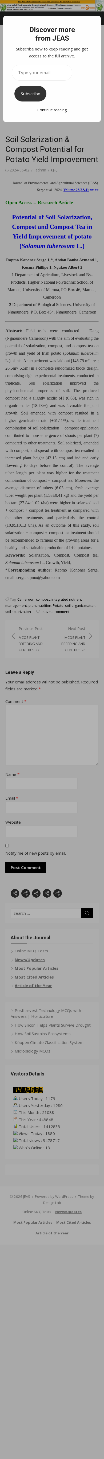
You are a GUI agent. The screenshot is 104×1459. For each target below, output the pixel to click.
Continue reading (52, 109)
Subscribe (30, 94)
